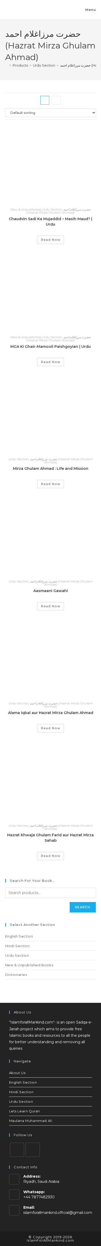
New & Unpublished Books (29, 965)
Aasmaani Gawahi (50, 590)
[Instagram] (17, 1150)
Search (82, 907)
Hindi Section (17, 946)
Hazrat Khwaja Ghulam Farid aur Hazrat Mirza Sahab (50, 838)
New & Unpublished (25, 209)
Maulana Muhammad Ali (30, 1121)
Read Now (50, 240)
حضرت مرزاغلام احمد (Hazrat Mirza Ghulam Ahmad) (58, 210)
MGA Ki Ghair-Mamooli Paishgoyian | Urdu (50, 346)
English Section (19, 936)
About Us (17, 1073)
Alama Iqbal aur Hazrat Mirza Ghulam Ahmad (50, 712)
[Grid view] (44, 100)
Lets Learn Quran (24, 1111)
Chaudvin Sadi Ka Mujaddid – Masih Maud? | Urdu (50, 222)
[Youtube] (33, 1150)
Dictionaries (16, 975)
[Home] (6, 65)
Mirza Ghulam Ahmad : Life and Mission (50, 468)
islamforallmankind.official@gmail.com (57, 1212)
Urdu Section (52, 209)
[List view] (56, 100)
